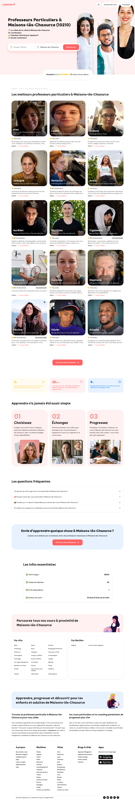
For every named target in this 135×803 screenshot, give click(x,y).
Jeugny (50, 658)
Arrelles (50, 645)
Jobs (17, 767)
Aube (21, 88)
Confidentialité (21, 757)
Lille (58, 774)
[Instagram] (111, 797)
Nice (58, 762)
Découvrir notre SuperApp (107, 752)
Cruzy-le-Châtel (36, 655)
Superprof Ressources (85, 754)
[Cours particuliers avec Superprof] (9, 4)
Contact (81, 762)
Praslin (16, 669)
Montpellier (61, 769)
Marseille (60, 754)
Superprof (14, 88)
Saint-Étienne (62, 785)
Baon (32, 648)
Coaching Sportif (42, 767)
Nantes (59, 764)
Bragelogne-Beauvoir (55, 648)
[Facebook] (104, 797)
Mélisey (50, 662)
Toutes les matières (43, 790)
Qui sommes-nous (22, 752)
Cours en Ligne (20, 762)
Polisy (50, 665)
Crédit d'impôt (83, 757)
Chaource (17, 652)
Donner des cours (110, 4)
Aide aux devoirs (42, 772)
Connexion (126, 4)
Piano (38, 759)
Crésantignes (52, 655)
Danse (38, 777)
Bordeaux (60, 772)
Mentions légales (22, 754)
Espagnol (39, 785)
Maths (38, 752)
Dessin (38, 782)
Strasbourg (61, 767)
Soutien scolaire (42, 779)
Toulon (59, 787)
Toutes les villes (62, 790)
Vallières (51, 669)
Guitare (39, 764)
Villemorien (34, 674)
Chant (38, 757)
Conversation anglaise (95, 645)
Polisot (33, 665)
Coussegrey (18, 655)
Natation (39, 762)
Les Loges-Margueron (21, 662)
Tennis (38, 774)
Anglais (73, 645)
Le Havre (60, 782)
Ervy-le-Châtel (36, 658)
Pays (17, 759)
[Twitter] (108, 797)
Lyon (58, 757)
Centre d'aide (82, 759)
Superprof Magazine (84, 752)
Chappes (34, 652)
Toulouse (60, 759)
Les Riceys (34, 662)
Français (39, 769)
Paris (59, 752)
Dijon (15, 645)
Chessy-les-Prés (53, 652)
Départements (21, 764)
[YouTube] (118, 797)
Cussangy (17, 658)
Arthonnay (17, 648)
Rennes (59, 777)
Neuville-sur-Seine (20, 665)
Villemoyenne (52, 674)
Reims (33, 645)
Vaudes (16, 674)
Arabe (38, 787)
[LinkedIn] (114, 797)
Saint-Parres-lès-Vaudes (37, 669)
